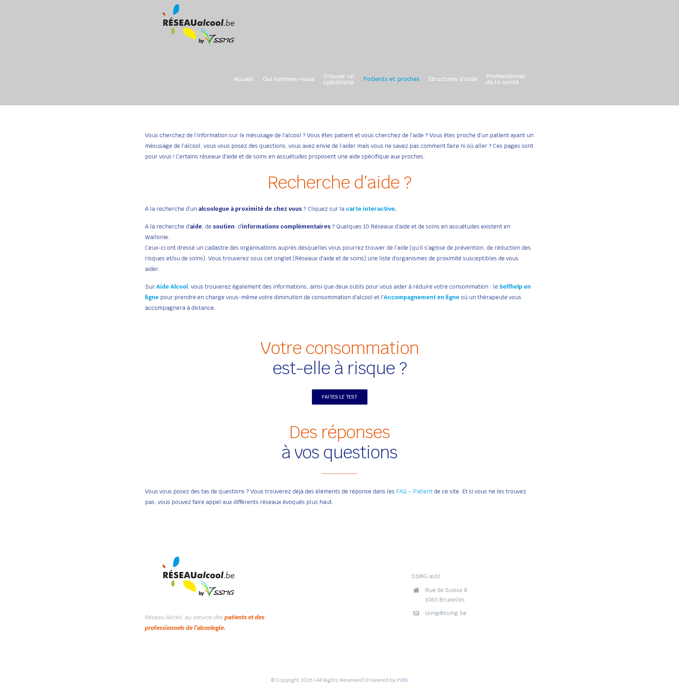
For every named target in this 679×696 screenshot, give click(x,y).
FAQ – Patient (414, 491)
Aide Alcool (172, 286)
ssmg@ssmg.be (445, 613)
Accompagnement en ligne (421, 297)
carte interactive (370, 209)
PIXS (402, 680)
